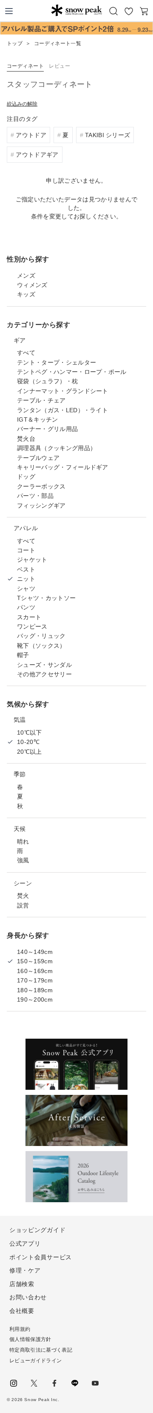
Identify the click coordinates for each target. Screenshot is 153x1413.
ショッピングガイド (37, 1229)
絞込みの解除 (22, 104)
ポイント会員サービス (40, 1257)
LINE (75, 1383)
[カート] (144, 11)
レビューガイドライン (35, 1361)
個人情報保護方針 (30, 1339)
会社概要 (21, 1310)
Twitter (34, 1383)
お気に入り (129, 11)
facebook (54, 1383)
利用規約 (19, 1329)
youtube (95, 1383)
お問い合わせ (28, 1297)
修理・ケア (25, 1270)
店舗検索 (21, 1284)
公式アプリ (25, 1243)
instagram (13, 1383)
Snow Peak (76, 10)
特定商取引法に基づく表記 (40, 1350)
